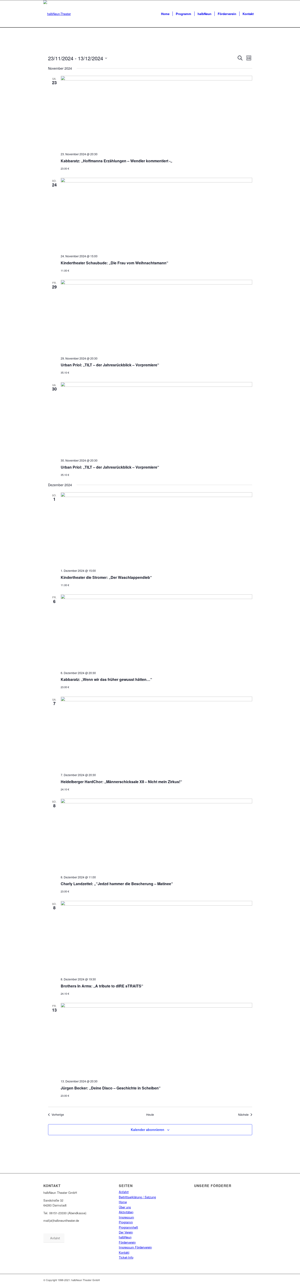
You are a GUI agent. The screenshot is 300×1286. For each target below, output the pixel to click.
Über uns (125, 1207)
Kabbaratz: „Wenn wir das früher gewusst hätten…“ (106, 679)
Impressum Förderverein (135, 1247)
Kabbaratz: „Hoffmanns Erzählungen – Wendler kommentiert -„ (116, 160)
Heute (150, 1114)
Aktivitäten (126, 1212)
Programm (126, 1222)
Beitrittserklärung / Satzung (137, 1197)
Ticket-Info (126, 1257)
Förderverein (127, 1242)
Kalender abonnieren (147, 1129)
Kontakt (124, 1252)
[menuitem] (165, 13)
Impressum (126, 1217)
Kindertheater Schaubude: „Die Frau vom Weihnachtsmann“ (114, 263)
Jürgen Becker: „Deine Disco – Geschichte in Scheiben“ (111, 1088)
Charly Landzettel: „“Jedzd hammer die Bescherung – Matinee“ (117, 883)
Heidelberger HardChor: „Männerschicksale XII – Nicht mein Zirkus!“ (121, 781)
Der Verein (126, 1232)
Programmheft (128, 1227)
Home (123, 1202)
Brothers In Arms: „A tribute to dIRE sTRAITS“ (102, 986)
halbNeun (125, 1237)
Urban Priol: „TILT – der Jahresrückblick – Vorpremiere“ (110, 365)
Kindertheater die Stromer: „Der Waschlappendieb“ (106, 577)
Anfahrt (124, 1192)
